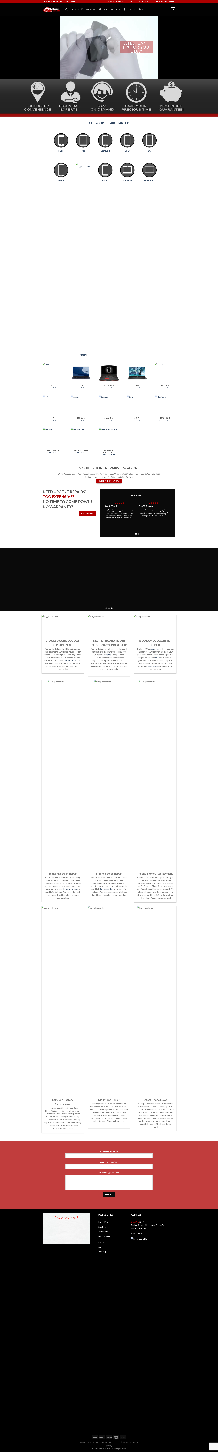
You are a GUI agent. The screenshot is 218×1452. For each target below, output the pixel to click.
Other (105, 180)
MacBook (127, 180)
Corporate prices (71, 660)
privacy (109, 1446)
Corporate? (103, 1231)
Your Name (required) (109, 1151)
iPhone (61, 150)
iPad (83, 150)
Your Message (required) (109, 1173)
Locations (102, 1227)
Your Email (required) (109, 1162)
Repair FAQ (103, 1222)
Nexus (61, 180)
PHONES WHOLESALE (104, 1449)
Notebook (149, 180)
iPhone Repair (104, 1236)
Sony (127, 150)
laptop (108, 655)
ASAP (157, 658)
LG (149, 150)
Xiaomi (83, 354)
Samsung (105, 150)
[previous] (104, 513)
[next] (170, 513)
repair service (155, 649)
